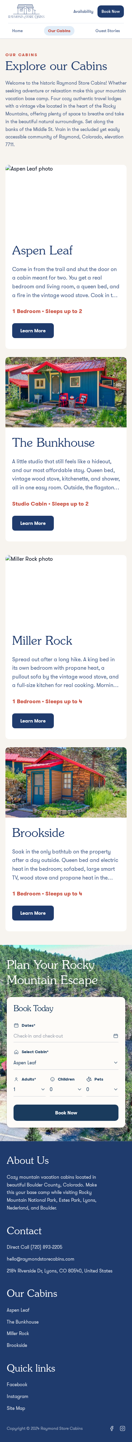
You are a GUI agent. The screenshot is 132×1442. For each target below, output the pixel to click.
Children (66, 1079)
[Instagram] (122, 1428)
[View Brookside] (66, 839)
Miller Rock (18, 1333)
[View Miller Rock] (66, 647)
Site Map (16, 1408)
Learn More (33, 330)
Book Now (111, 11)
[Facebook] (111, 1428)
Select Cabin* (35, 1052)
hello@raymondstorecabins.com (40, 1259)
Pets (98, 1079)
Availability (83, 11)
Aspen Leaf (18, 1310)
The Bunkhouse (23, 1321)
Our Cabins (59, 31)
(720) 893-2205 (46, 1247)
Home (17, 31)
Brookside (17, 1345)
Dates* (29, 1025)
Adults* (29, 1079)
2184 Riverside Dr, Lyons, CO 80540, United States (59, 1270)
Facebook (17, 1384)
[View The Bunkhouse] (66, 449)
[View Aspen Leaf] (66, 257)
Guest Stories (107, 31)
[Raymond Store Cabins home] (26, 11)
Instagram (17, 1396)
